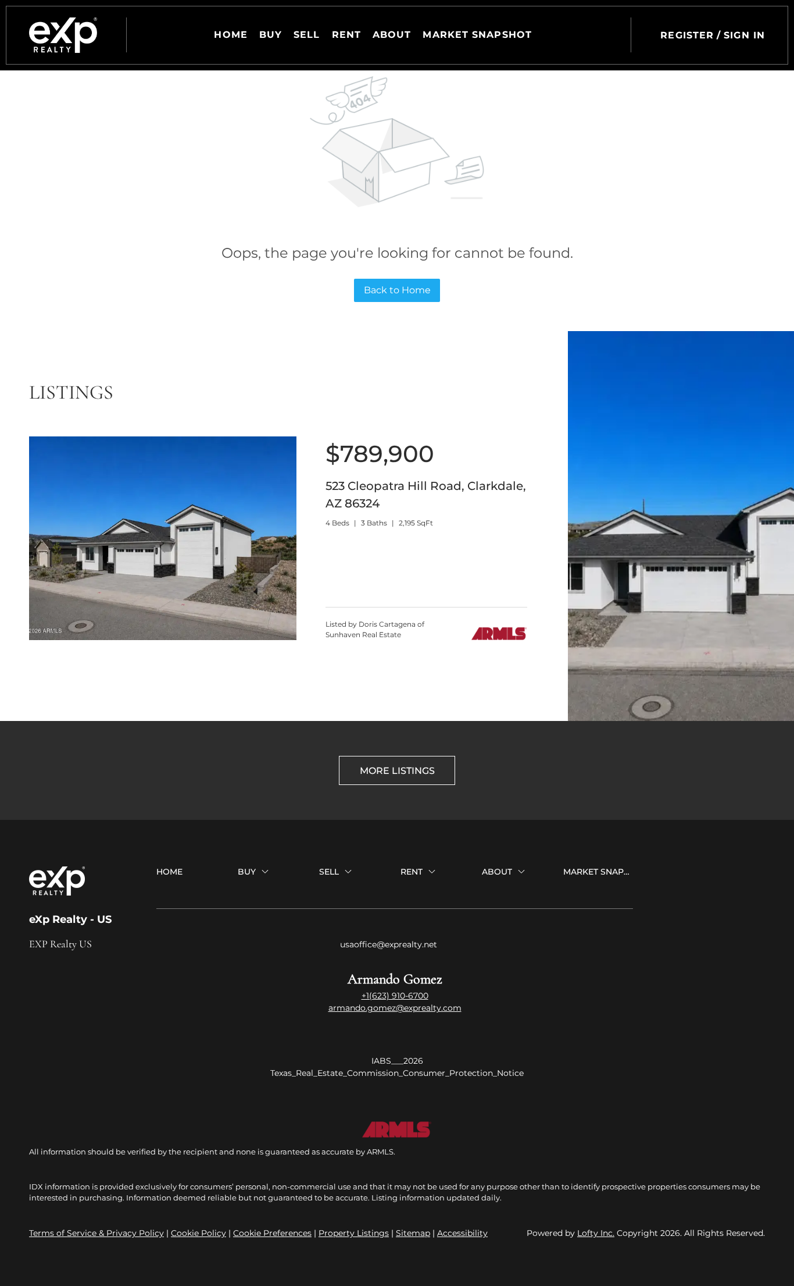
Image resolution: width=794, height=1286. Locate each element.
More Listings (397, 770)
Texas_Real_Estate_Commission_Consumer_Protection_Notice (397, 1073)
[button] (63, 35)
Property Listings (354, 1233)
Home (230, 34)
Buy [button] (270, 34)
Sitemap (413, 1233)
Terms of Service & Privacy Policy (96, 1233)
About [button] (392, 34)
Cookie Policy (198, 1233)
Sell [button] (307, 34)
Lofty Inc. (595, 1233)
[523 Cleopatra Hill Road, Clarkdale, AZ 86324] (162, 637)
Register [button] (687, 35)
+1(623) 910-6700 (395, 995)
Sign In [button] (744, 35)
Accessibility (462, 1233)
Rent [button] (346, 34)
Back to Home (397, 290)
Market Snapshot (477, 34)
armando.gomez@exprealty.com (395, 1008)
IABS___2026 (397, 1061)
